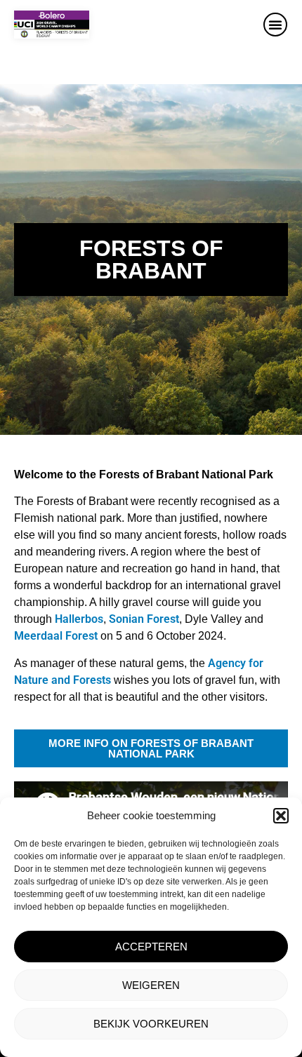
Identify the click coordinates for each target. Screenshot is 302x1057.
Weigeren (151, 985)
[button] (281, 816)
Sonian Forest (144, 619)
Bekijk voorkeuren (151, 1024)
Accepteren (151, 946)
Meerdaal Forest (56, 635)
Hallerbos (79, 619)
